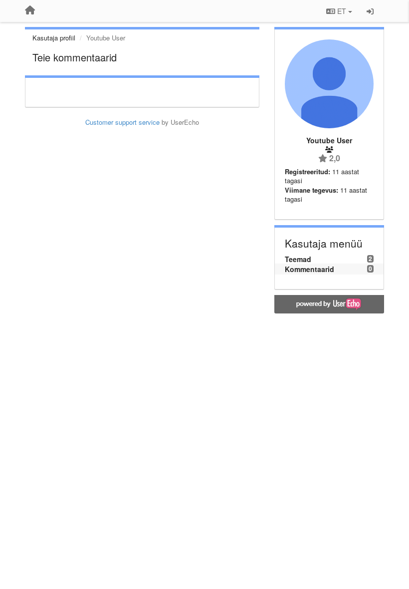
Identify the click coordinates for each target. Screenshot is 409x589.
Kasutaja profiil (53, 37)
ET (341, 11)
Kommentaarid (309, 269)
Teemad (298, 259)
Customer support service (122, 122)
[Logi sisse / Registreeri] (370, 10)
